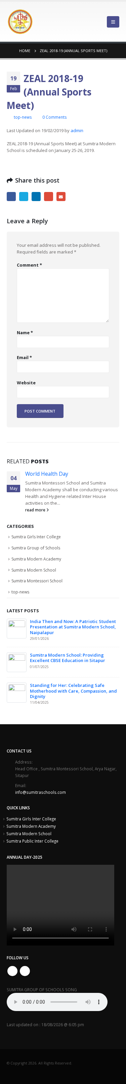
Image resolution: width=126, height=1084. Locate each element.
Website (26, 383)
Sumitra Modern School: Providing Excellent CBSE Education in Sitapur (67, 657)
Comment (29, 265)
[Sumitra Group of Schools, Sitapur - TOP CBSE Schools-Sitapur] (20, 21)
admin (77, 130)
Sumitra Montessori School (36, 581)
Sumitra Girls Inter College (36, 537)
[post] (16, 628)
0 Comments (54, 117)
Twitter (23, 196)
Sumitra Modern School (33, 570)
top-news (23, 117)
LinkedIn (36, 196)
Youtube (25, 971)
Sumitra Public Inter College (32, 841)
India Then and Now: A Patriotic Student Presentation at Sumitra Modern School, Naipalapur (73, 626)
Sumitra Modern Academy (36, 559)
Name (25, 333)
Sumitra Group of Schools (35, 548)
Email (61, 196)
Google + (48, 196)
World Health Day (46, 473)
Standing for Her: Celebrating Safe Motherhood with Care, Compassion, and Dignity (73, 690)
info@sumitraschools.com (40, 792)
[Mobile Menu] (113, 22)
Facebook (11, 196)
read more (35, 509)
